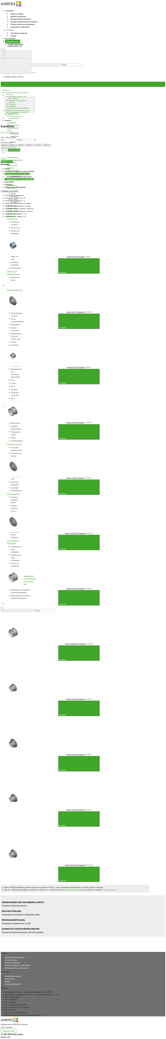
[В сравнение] (16, 234)
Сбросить (4, 150)
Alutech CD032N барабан (75, 589)
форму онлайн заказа (73, 890)
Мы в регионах (10, 38)
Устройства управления (15, 263)
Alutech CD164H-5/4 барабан (75, 865)
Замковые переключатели (16, 427)
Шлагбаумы (12, 106)
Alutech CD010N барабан (76, 257)
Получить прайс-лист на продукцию (22, 24)
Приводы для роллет (15, 433)
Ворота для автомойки (15, 134)
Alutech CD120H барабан (75, 754)
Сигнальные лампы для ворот (15, 256)
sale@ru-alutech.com (14, 46)
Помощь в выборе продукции (20, 19)
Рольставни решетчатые (15, 483)
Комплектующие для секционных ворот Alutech (16, 373)
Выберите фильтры (14, 150)
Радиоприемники (17, 441)
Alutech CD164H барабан (75, 810)
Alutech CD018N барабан (75, 423)
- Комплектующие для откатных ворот (18, 176)
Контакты (13, 36)
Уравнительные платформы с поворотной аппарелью (20, 596)
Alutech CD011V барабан (75, 312)
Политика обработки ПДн (13, 984)
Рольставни (12, 104)
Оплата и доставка (16, 14)
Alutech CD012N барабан (75, 367)
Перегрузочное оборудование (18, 108)
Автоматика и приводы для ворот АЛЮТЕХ (22, 153)
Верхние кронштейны (15, 329)
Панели (13, 383)
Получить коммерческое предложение (23, 21)
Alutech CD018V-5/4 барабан (75, 533)
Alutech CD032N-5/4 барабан (75, 644)
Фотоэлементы (16, 268)
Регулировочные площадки (16, 314)
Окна (12, 380)
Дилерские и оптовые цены (19, 27)
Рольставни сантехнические (16, 489)
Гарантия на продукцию (18, 16)
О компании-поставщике (18, 33)
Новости (9, 604)
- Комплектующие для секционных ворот (19, 179)
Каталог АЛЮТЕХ (41, 95)
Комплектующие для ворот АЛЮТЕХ (17, 101)
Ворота (10, 94)
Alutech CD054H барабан (75, 699)
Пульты (13, 438)
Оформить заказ (13, 41)
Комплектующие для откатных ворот (17, 113)
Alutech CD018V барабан (75, 478)
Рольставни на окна (16, 477)
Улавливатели (15, 324)
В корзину (63, 272)
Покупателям (9, 10)
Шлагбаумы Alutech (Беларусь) (15, 534)
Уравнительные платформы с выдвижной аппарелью (20, 591)
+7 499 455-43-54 (15, 44)
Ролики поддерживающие (17, 320)
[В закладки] (46, 234)
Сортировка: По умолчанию (10, 191)
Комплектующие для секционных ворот (15, 117)
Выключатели (15, 423)
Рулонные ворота (13, 494)
